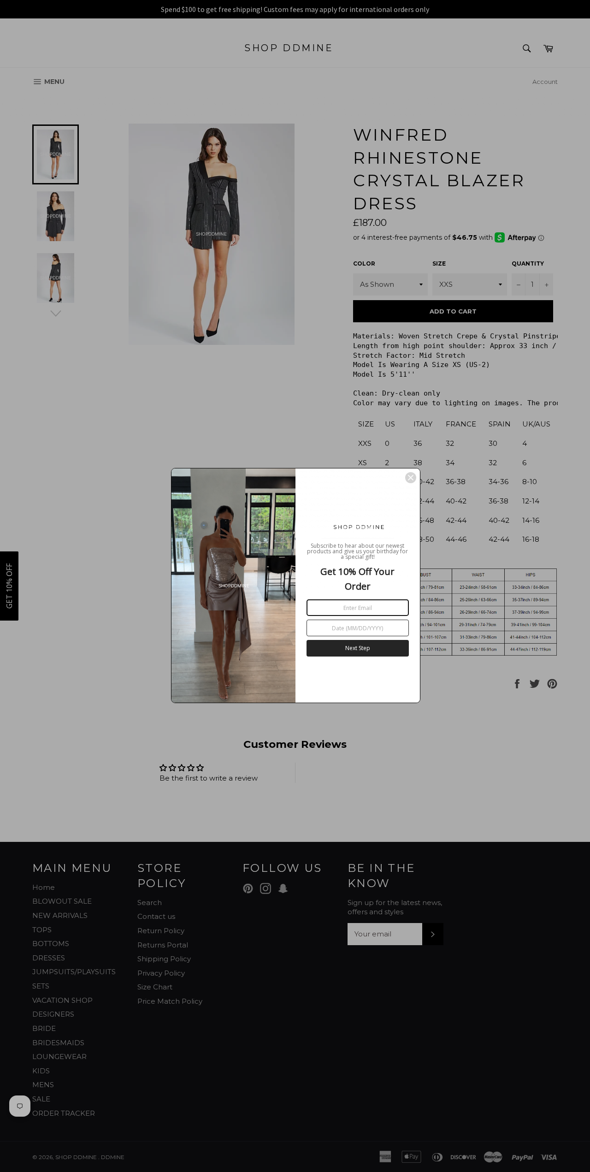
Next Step (357, 648)
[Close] (410, 477)
